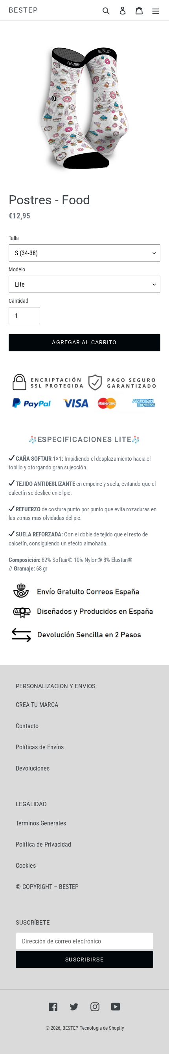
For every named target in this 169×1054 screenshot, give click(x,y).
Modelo (17, 269)
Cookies (26, 865)
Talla (14, 238)
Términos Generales (41, 823)
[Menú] (155, 10)
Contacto (27, 726)
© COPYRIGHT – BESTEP (47, 886)
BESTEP (23, 10)
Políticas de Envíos (40, 747)
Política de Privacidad (43, 844)
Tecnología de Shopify (102, 1028)
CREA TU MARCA (37, 705)
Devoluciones (33, 768)
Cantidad (18, 301)
